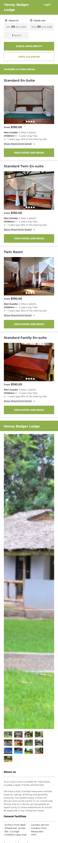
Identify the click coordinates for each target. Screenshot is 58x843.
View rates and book (29, 152)
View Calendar (29, 56)
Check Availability (29, 46)
